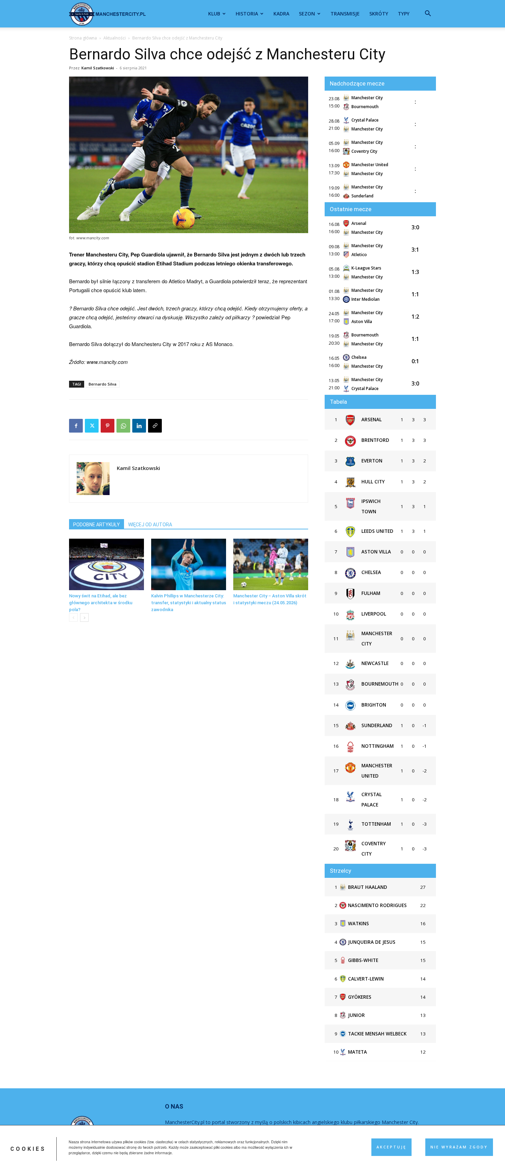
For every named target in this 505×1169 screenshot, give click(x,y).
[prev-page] (73, 617)
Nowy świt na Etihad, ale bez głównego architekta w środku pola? (100, 602)
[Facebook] (76, 426)
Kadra (281, 13)
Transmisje (345, 13)
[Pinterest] (107, 426)
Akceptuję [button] (391, 1147)
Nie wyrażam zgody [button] (459, 1147)
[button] (427, 14)
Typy (403, 13)
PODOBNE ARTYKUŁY (96, 524)
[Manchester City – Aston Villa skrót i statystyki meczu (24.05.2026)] (270, 564)
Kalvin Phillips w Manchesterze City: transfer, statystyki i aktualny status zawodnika (188, 602)
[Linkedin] (139, 426)
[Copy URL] (155, 426)
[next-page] (84, 617)
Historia (247, 13)
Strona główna (83, 38)
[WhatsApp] (123, 426)
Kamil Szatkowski (97, 67)
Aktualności (114, 38)
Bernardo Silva (102, 384)
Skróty (378, 13)
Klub (214, 13)
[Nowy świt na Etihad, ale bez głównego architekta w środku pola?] (106, 564)
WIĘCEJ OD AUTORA (150, 524)
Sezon (307, 13)
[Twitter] (92, 426)
